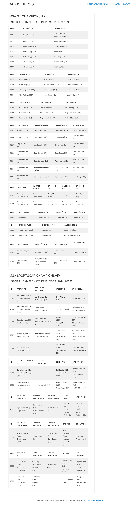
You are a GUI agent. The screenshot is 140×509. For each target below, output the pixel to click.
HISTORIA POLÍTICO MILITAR (97, 4)
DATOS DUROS (21, 4)
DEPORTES (116, 4)
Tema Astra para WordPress (93, 500)
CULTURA (126, 4)
